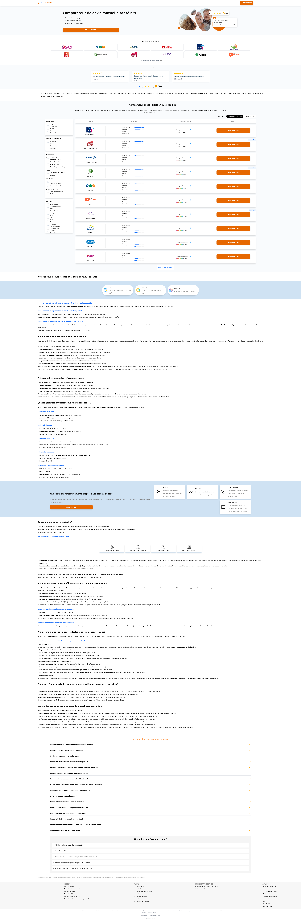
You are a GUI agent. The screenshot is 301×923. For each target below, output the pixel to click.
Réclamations (267, 899)
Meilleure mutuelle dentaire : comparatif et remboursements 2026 (77, 857)
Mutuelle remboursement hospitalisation (77, 899)
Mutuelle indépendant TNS (143, 891)
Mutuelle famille (139, 889)
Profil (136, 884)
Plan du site (266, 904)
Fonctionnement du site (270, 891)
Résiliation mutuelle (201, 889)
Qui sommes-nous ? (269, 886)
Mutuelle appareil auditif (71, 896)
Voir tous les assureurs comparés (149, 60)
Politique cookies (268, 906)
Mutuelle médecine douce (72, 894)
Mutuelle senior (139, 886)
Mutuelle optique (69, 891)
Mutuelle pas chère (61, 851)
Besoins (66, 884)
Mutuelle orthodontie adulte (72, 889)
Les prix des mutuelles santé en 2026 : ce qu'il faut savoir (74, 868)
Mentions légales (268, 894)
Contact (265, 889)
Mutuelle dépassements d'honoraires (207, 886)
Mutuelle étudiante (140, 896)
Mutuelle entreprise (140, 894)
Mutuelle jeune (139, 899)
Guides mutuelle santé (204, 884)
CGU (264, 901)
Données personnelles (270, 896)
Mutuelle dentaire (69, 886)
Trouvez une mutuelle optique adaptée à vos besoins (72, 863)
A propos (266, 884)
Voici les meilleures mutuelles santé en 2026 (69, 845)
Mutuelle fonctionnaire (141, 901)
